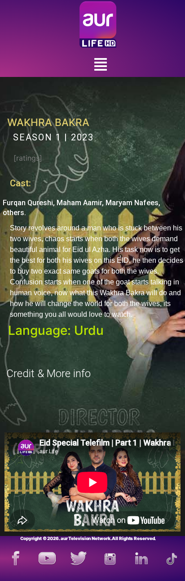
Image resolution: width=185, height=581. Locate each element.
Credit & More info (48, 373)
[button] (100, 64)
